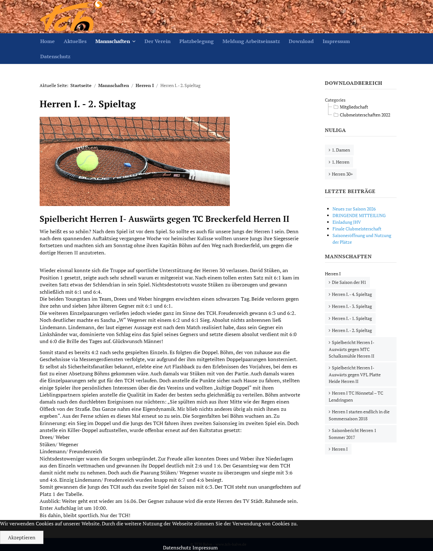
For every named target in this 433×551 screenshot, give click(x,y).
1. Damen (341, 150)
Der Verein (158, 41)
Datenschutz (55, 56)
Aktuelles (75, 41)
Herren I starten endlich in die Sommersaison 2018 (359, 415)
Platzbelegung (196, 41)
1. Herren (340, 162)
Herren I (340, 449)
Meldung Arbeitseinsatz (251, 41)
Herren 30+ (342, 174)
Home (47, 41)
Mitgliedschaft (354, 107)
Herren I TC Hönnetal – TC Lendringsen (356, 396)
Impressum (336, 41)
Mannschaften (112, 41)
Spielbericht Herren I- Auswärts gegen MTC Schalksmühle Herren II (351, 349)
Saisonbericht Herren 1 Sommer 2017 (352, 433)
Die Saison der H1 (349, 282)
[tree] (361, 111)
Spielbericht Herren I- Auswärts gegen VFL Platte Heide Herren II (355, 374)
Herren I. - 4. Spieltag (352, 294)
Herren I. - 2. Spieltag (352, 330)
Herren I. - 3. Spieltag (352, 306)
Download (301, 41)
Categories (335, 100)
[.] (71, 16)
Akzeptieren (22, 537)
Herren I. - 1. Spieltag (352, 318)
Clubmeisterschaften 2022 (365, 115)
